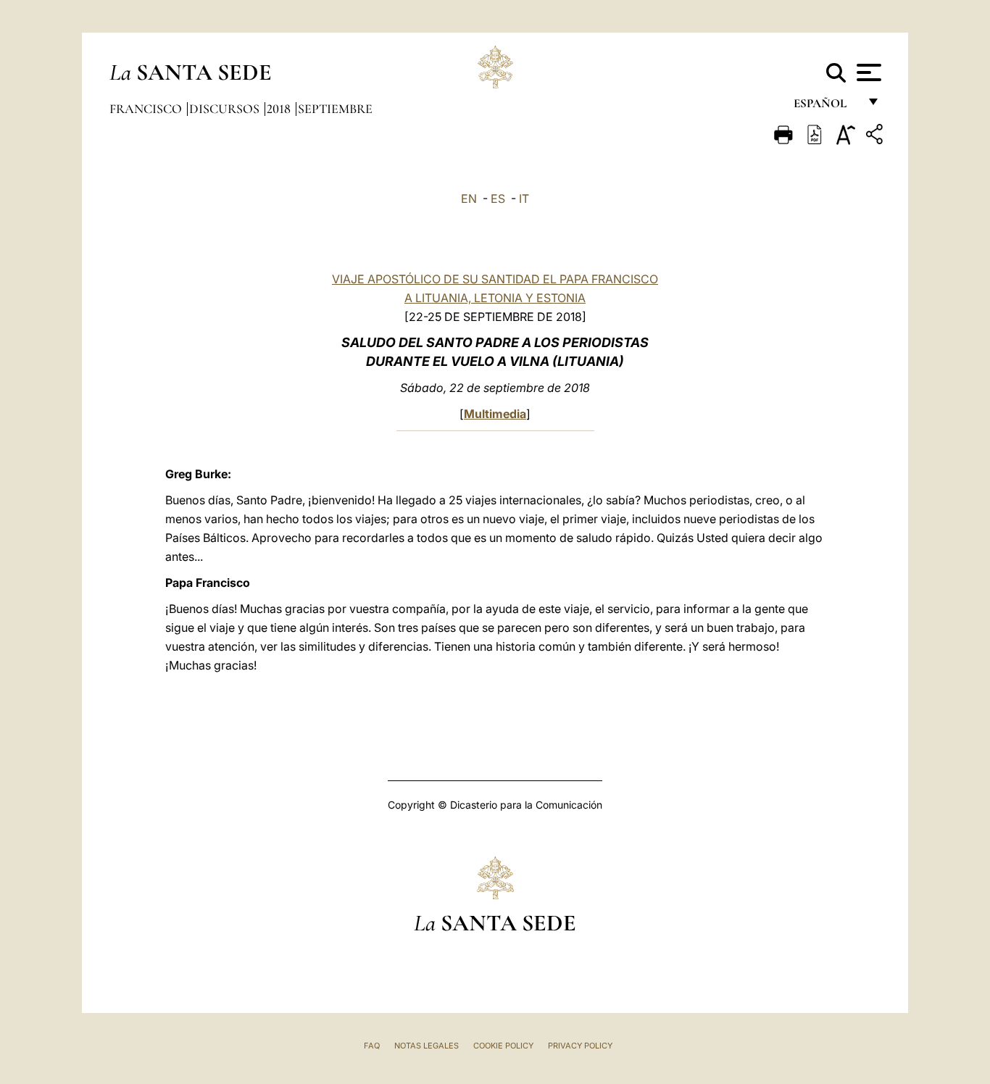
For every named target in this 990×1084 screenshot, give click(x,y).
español (826, 107)
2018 (280, 109)
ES (498, 198)
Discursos (225, 109)
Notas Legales (426, 1046)
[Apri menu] (867, 72)
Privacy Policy (580, 1046)
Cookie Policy (503, 1046)
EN (469, 198)
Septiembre (335, 109)
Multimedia (495, 413)
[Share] (876, 136)
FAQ (372, 1046)
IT (524, 198)
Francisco (147, 109)
